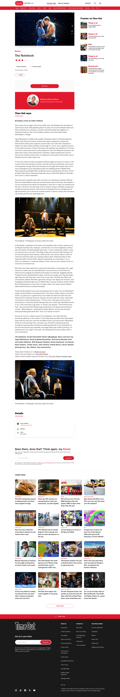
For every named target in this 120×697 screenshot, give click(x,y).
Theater (44, 8)
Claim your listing (81, 631)
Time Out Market (80, 645)
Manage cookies (65, 678)
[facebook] (25, 690)
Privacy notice (64, 647)
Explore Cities (51, 3)
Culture (39, 8)
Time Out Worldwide (97, 627)
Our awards (64, 635)
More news (60, 606)
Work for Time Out (66, 639)
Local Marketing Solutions (80, 636)
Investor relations (65, 631)
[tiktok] (21, 690)
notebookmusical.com (26, 425)
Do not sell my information (65, 652)
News (17, 8)
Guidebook (95, 631)
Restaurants (95, 643)
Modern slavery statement (65, 673)
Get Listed (79, 627)
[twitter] (30, 690)
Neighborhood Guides (98, 647)
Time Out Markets (63, 3)
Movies (93, 635)
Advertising (79, 641)
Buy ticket (45, 86)
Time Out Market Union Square (75, 8)
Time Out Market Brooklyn (59, 8)
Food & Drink (31, 8)
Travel (50, 8)
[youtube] (34, 690)
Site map (63, 685)
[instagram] (16, 690)
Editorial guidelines (66, 643)
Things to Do (23, 8)
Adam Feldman (53, 99)
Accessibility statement (67, 661)
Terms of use (64, 665)
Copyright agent (65, 668)
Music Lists (95, 639)
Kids (93, 8)
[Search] (95, 3)
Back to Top (61, 616)
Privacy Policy (51, 463)
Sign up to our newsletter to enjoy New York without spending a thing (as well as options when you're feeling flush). (42, 453)
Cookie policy (64, 657)
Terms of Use (42, 463)
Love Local (87, 8)
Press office (64, 627)
